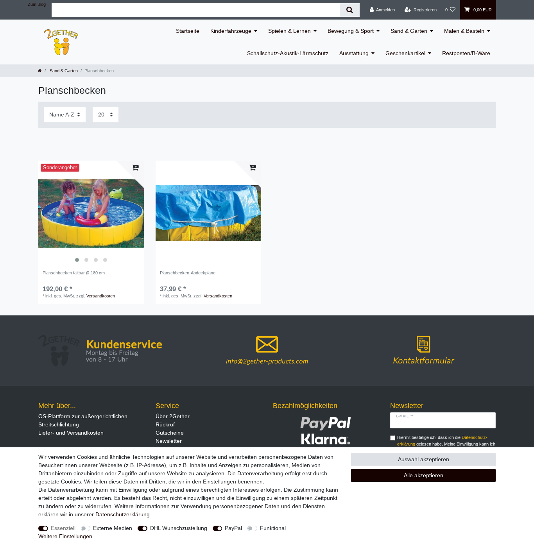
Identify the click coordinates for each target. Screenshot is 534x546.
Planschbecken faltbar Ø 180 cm (74, 272)
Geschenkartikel (405, 53)
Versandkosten (100, 296)
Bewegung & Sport (351, 31)
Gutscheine (170, 433)
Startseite (187, 31)
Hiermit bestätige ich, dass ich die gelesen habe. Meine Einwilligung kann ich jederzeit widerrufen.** (446, 444)
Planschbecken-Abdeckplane (187, 272)
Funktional (273, 528)
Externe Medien (112, 528)
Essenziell (63, 528)
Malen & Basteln (464, 31)
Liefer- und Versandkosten (71, 433)
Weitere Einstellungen (65, 536)
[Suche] (350, 10)
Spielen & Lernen (289, 31)
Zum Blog (37, 4)
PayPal (233, 528)
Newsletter (169, 441)
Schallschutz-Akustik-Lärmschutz (287, 53)
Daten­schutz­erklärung (122, 514)
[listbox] (91, 213)
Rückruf (165, 424)
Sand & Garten (409, 31)
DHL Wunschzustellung (178, 528)
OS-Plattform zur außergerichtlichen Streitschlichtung (82, 420)
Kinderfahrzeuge (230, 31)
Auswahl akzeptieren (423, 459)
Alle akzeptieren (423, 475)
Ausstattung (354, 53)
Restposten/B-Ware (466, 53)
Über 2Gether (173, 416)
